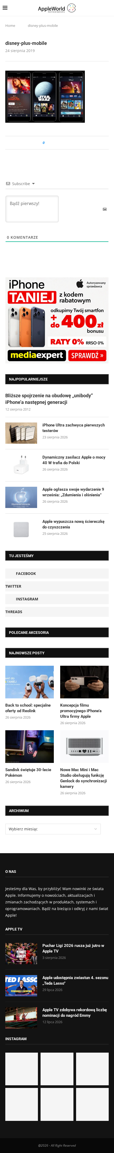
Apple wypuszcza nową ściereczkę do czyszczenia (73, 524)
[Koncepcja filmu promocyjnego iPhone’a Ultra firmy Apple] (84, 682)
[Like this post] (47, 142)
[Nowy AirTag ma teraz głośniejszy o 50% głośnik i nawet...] (92, 1104)
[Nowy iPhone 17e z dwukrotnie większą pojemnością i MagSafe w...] (56, 1104)
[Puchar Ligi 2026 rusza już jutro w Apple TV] (21, 953)
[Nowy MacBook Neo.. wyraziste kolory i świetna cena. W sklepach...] (21, 1104)
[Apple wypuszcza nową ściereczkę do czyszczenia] (21, 529)
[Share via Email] (67, 142)
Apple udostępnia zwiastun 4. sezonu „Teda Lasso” (75, 980)
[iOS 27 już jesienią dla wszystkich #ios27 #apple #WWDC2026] (56, 1069)
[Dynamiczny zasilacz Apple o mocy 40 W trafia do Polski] (21, 465)
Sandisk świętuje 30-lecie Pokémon (28, 772)
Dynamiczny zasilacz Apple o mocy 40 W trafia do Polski (74, 460)
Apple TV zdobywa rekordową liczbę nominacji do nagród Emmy (74, 1012)
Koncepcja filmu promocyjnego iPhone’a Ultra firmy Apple (81, 711)
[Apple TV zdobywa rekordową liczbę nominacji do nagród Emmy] (21, 1017)
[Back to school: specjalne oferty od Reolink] (29, 682)
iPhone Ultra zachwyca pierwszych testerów (73, 428)
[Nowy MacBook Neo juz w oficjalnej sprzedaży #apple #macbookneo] (92, 1069)
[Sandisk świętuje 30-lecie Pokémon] (29, 746)
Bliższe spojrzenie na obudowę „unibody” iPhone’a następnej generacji (49, 399)
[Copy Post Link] (60, 142)
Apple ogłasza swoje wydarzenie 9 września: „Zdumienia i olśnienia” (73, 492)
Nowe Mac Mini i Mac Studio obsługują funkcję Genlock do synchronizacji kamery (83, 778)
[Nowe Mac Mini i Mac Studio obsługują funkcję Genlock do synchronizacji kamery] (84, 746)
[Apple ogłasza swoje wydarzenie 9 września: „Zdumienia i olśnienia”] (21, 497)
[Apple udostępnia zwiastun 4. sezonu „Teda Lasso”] (21, 985)
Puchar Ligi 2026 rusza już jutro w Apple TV (73, 948)
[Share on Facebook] (53, 142)
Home (10, 25)
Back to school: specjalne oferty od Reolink (28, 708)
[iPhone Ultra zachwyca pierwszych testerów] (21, 433)
